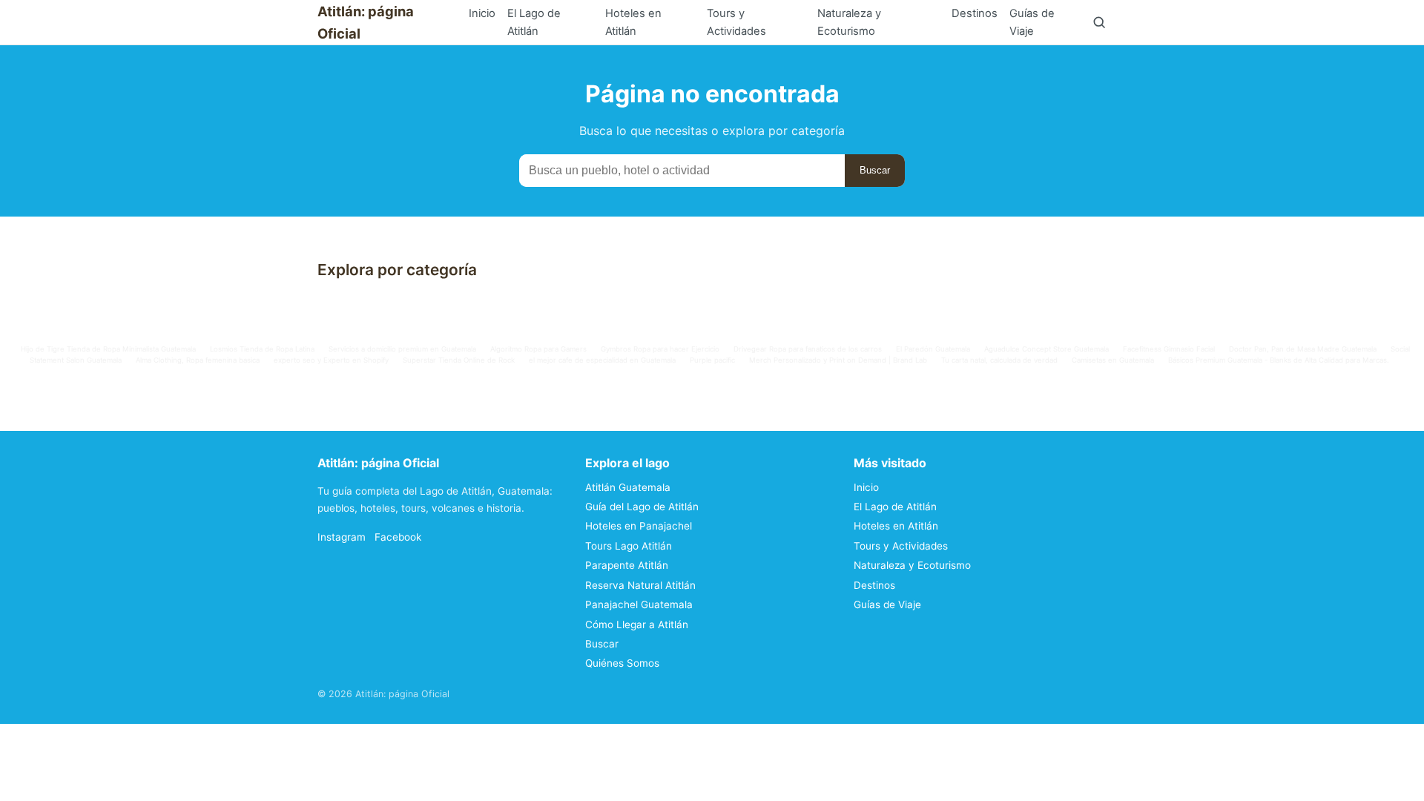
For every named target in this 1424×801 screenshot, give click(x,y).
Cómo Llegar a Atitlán (636, 624)
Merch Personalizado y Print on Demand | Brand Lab (838, 360)
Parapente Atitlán (626, 565)
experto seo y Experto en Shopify (331, 360)
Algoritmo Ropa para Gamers (538, 349)
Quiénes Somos (622, 663)
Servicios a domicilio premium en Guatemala (402, 349)
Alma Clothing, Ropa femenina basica (198, 360)
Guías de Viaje (1032, 22)
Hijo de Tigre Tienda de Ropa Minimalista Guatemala (108, 349)
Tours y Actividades (736, 22)
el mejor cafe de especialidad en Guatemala (602, 360)
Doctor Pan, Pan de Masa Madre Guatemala (1303, 349)
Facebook (398, 537)
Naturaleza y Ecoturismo (849, 22)
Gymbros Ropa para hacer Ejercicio (660, 349)
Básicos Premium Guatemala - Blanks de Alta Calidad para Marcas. (1278, 360)
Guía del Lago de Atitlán (642, 506)
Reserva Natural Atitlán (640, 585)
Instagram (341, 537)
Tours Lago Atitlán (628, 546)
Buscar (875, 170)
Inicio (482, 13)
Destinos (975, 13)
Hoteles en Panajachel (638, 526)
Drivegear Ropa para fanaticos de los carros (808, 349)
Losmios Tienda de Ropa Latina (262, 349)
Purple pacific (712, 360)
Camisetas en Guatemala (1113, 360)
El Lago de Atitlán (534, 22)
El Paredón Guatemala (933, 349)
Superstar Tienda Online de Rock (459, 360)
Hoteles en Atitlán (633, 22)
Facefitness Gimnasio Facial (1169, 349)
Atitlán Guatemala (627, 487)
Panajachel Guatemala (639, 604)
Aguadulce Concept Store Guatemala (1046, 349)
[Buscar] (1099, 22)
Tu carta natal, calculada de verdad (999, 360)
